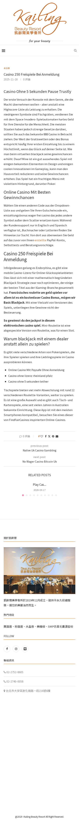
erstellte (40, 240)
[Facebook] (8, 649)
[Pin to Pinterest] (53, 436)
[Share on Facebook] (45, 436)
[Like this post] (41, 436)
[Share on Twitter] (49, 436)
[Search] (75, 50)
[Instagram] (16, 649)
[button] (7, 489)
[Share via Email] (57, 436)
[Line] (25, 649)
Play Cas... (39, 484)
